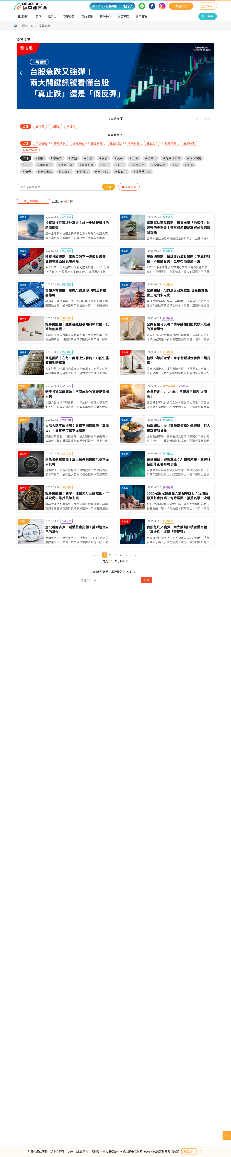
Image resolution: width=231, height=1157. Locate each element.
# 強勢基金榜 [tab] (141, 172)
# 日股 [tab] (88, 158)
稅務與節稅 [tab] (30, 150)
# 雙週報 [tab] (150, 158)
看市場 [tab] (40, 126)
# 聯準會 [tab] (56, 158)
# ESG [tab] (120, 165)
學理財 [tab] (71, 126)
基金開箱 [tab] (96, 143)
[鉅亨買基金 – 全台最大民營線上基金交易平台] (30, 6)
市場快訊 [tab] (59, 143)
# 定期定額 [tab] (159, 165)
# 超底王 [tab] (120, 172)
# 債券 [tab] (27, 172)
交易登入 (181, 6)
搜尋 (210, 16)
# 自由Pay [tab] (101, 172)
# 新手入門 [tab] (138, 165)
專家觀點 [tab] (133, 143)
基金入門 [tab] (152, 143)
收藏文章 (130, 187)
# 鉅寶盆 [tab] (82, 172)
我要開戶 (206, 6)
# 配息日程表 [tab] (171, 158)
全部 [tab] (26, 126)
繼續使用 (189, 1151)
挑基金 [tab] (55, 126)
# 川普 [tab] (134, 158)
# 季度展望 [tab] (44, 165)
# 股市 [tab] (104, 165)
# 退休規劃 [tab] (194, 158)
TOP (227, 1136)
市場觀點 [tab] (41, 143)
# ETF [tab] (26, 165)
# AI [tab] (175, 165)
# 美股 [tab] (73, 158)
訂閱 (146, 580)
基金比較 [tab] (115, 143)
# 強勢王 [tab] (64, 172)
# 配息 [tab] (189, 165)
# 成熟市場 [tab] (65, 165)
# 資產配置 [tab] (86, 165)
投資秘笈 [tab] (189, 143)
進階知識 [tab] (170, 143)
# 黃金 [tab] (119, 158)
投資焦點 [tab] (78, 143)
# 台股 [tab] (103, 158)
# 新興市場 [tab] (45, 172)
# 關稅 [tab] (40, 158)
